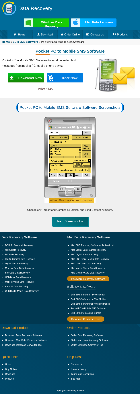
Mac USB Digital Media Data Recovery (90, 259)
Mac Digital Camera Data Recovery (88, 250)
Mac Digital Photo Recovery (84, 254)
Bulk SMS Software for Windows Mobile (90, 304)
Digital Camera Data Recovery (20, 259)
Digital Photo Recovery (16, 263)
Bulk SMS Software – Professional (88, 294)
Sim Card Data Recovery (17, 273)
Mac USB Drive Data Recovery (86, 263)
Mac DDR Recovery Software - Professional (92, 245)
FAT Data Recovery (14, 254)
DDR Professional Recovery (19, 245)
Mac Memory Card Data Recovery (87, 273)
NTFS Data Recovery (15, 250)
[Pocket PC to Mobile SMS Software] (70, 201)
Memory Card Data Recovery (19, 268)
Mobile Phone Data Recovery (19, 282)
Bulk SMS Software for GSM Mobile (88, 299)
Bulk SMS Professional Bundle (86, 313)
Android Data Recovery (16, 286)
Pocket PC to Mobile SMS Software (88, 308)
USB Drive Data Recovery (18, 277)
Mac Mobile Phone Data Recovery (88, 268)
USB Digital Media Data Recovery (22, 291)
